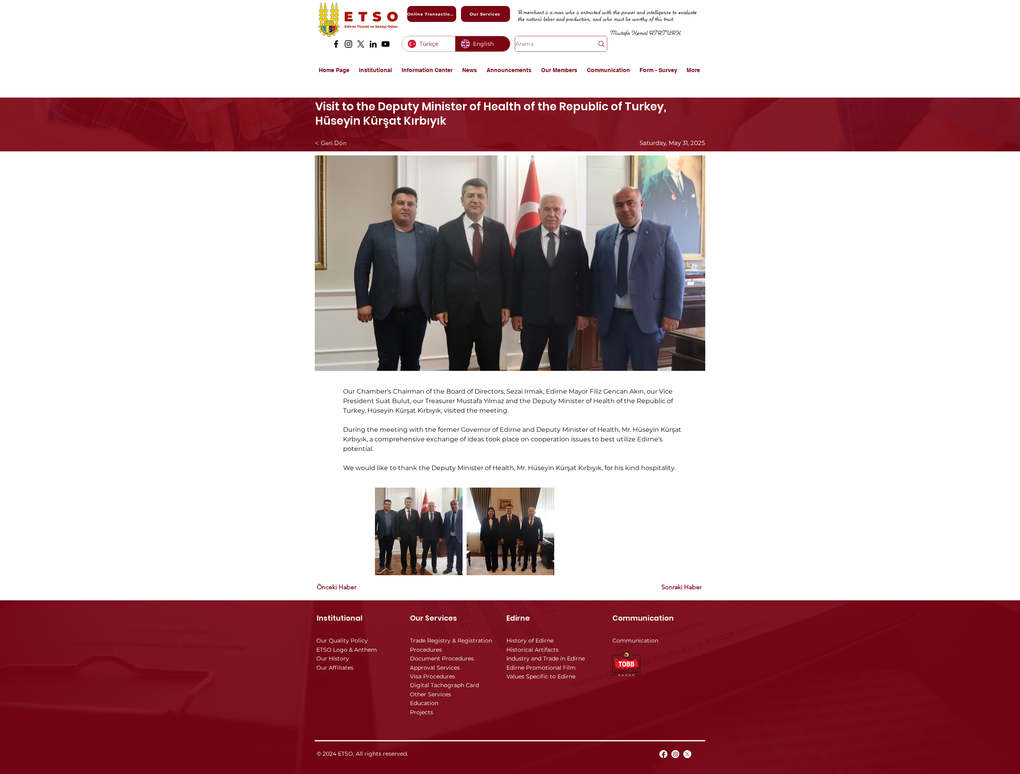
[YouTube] (385, 44)
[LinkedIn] (373, 44)
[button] (376, 70)
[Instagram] (348, 44)
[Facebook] (336, 44)
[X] (361, 44)
